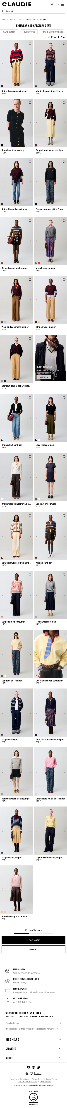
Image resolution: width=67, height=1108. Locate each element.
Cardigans (9, 32)
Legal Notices (45, 1081)
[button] (51, 4)
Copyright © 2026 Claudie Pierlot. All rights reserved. (33, 1085)
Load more (33, 940)
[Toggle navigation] (63, 4)
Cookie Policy (51, 1079)
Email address (12, 1023)
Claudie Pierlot (8, 20)
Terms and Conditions (19, 1079)
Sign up (60, 1023)
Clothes (20, 20)
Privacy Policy (37, 1079)
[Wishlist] (30, 44)
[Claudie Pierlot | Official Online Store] (16, 4)
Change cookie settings (27, 1081)
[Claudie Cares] (33, 1097)
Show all (33, 949)
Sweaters (29, 32)
